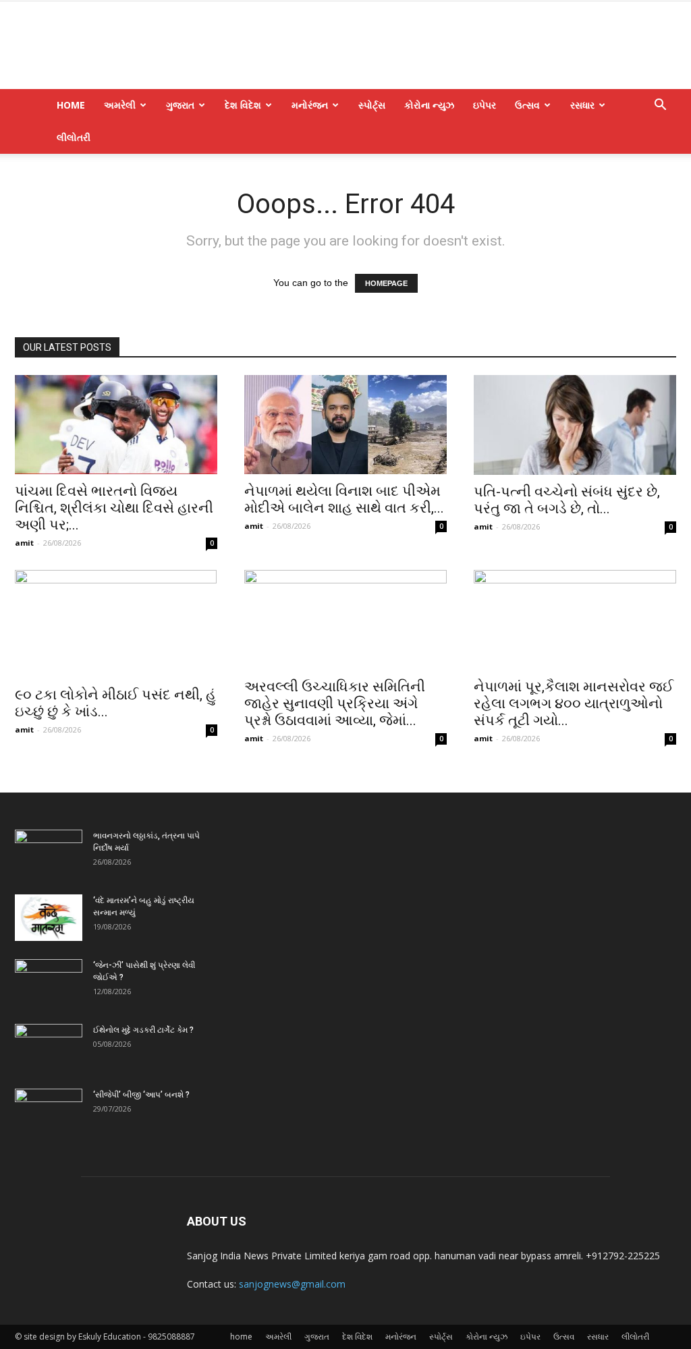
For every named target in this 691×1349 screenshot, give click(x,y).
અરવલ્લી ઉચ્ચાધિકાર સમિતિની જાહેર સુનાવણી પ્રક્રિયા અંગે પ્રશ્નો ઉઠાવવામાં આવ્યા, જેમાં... (334, 703)
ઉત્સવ (527, 104)
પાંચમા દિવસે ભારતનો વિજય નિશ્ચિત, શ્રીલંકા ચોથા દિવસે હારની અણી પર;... (114, 508)
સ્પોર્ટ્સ (371, 104)
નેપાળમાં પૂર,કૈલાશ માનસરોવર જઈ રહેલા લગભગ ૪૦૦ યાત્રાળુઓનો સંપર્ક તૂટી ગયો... (573, 703)
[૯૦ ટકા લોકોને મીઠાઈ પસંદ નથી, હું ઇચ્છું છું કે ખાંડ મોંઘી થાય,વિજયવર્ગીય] (116, 624)
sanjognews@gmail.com (292, 1284)
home (71, 104)
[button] (660, 106)
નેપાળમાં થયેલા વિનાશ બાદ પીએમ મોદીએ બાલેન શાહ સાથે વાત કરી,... (344, 499)
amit (24, 543)
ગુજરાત (180, 104)
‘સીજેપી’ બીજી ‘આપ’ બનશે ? (141, 1094)
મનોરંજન (310, 104)
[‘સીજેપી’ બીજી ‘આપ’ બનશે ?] (48, 1112)
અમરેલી (120, 104)
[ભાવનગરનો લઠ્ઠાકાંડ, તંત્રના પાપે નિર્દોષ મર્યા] (48, 853)
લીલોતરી (73, 137)
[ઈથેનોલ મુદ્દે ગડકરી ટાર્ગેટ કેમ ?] (48, 1047)
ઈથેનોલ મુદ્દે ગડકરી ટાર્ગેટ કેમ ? (143, 1030)
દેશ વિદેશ (243, 104)
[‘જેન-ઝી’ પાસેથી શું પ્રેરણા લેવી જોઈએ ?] (48, 982)
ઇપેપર (484, 104)
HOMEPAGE (386, 283)
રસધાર (582, 104)
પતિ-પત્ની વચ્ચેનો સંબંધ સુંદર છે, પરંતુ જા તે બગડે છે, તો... (567, 500)
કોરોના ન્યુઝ (429, 104)
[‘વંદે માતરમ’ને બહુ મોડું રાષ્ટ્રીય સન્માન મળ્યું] (48, 917)
